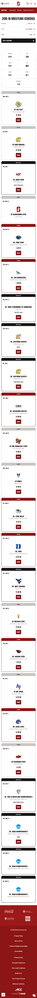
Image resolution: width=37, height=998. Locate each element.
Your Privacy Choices (18, 978)
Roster (19, 10)
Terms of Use (18, 941)
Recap (18, 120)
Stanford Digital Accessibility (19, 946)
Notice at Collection (18, 984)
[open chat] (34, 995)
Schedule (12, 10)
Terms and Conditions (18, 968)
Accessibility (19, 951)
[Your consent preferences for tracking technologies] (3, 994)
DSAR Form (18, 973)
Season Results (28, 10)
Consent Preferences (18, 963)
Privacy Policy (19, 936)
